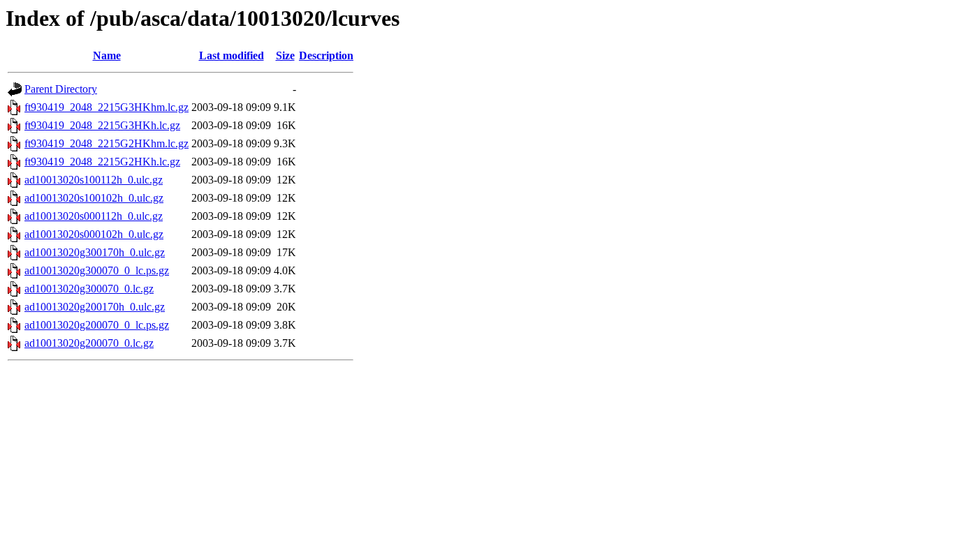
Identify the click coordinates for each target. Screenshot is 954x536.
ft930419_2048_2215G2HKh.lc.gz (102, 162)
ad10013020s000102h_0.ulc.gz (93, 234)
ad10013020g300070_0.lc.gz (89, 289)
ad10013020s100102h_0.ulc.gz (93, 198)
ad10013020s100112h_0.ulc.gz (93, 180)
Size (285, 55)
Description (326, 55)
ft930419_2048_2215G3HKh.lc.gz (102, 125)
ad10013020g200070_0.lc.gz (89, 343)
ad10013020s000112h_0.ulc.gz (93, 216)
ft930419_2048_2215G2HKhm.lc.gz (106, 143)
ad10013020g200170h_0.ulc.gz (94, 307)
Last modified (231, 55)
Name (107, 55)
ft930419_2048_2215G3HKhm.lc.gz (106, 107)
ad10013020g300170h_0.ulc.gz (94, 252)
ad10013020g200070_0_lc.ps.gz (96, 325)
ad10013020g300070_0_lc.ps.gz (96, 270)
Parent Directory (60, 89)
